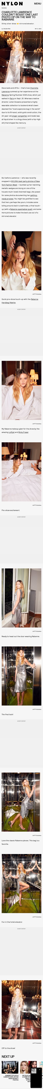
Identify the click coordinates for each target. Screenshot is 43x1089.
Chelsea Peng (6, 28)
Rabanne (5, 95)
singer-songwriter (19, 116)
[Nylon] (12, 3)
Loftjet (12, 432)
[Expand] (32, 1069)
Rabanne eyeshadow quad (21, 209)
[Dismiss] (39, 1069)
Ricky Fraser (23, 432)
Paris (12, 98)
